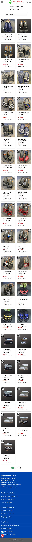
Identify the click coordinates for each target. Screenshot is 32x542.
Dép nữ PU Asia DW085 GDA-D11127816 (7, 193)
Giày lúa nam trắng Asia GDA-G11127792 (23, 377)
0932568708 (10, 480)
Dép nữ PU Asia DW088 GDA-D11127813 (7, 220)
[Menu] (2, 2)
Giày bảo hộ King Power (8, 534)
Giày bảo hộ (4, 522)
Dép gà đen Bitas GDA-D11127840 (22, 35)
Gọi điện (2, 536)
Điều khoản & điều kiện (8, 493)
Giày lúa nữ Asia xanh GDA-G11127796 (7, 404)
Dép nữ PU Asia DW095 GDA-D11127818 (7, 246)
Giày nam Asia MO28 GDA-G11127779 (6, 457)
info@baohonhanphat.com (13, 484)
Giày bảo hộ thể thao (7, 510)
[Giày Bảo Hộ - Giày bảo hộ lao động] (16, 2)
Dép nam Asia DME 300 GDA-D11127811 (8, 114)
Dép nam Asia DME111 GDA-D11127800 (7, 140)
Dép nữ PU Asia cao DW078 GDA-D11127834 (23, 167)
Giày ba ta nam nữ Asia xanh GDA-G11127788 (8, 351)
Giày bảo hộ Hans (6, 528)
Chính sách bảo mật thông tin (9, 496)
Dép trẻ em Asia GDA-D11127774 (7, 325)
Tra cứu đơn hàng (6, 502)
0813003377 (12, 478)
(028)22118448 (10, 482)
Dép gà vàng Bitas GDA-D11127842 (7, 60)
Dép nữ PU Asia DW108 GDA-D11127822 (22, 273)
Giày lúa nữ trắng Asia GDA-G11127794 (7, 430)
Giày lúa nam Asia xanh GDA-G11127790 (7, 377)
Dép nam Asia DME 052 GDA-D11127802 (23, 61)
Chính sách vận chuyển (8, 499)
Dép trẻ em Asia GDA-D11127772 (22, 298)
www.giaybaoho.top (12, 486)
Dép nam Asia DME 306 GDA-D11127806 (23, 114)
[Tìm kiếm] (27, 2)
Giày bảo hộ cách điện (7, 513)
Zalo (2, 532)
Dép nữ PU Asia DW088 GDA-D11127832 (22, 220)
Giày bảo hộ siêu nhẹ (7, 507)
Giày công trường (6, 517)
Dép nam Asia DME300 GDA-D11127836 (22, 140)
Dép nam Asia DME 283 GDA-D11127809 (23, 87)
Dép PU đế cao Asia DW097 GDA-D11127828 (8, 299)
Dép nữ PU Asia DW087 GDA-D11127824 (22, 193)
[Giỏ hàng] (30, 2)
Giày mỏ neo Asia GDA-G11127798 (23, 429)
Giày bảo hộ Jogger (7, 531)
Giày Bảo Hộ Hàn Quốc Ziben (10, 525)
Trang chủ (11, 6)
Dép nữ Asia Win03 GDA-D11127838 (8, 166)
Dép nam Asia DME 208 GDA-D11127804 (8, 87)
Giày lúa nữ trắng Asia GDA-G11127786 (22, 404)
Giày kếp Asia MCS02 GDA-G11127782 (22, 351)
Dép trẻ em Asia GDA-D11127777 (22, 325)
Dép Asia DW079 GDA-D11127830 (7, 35)
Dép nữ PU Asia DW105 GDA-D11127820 (7, 273)
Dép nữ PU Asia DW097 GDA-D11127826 (22, 246)
